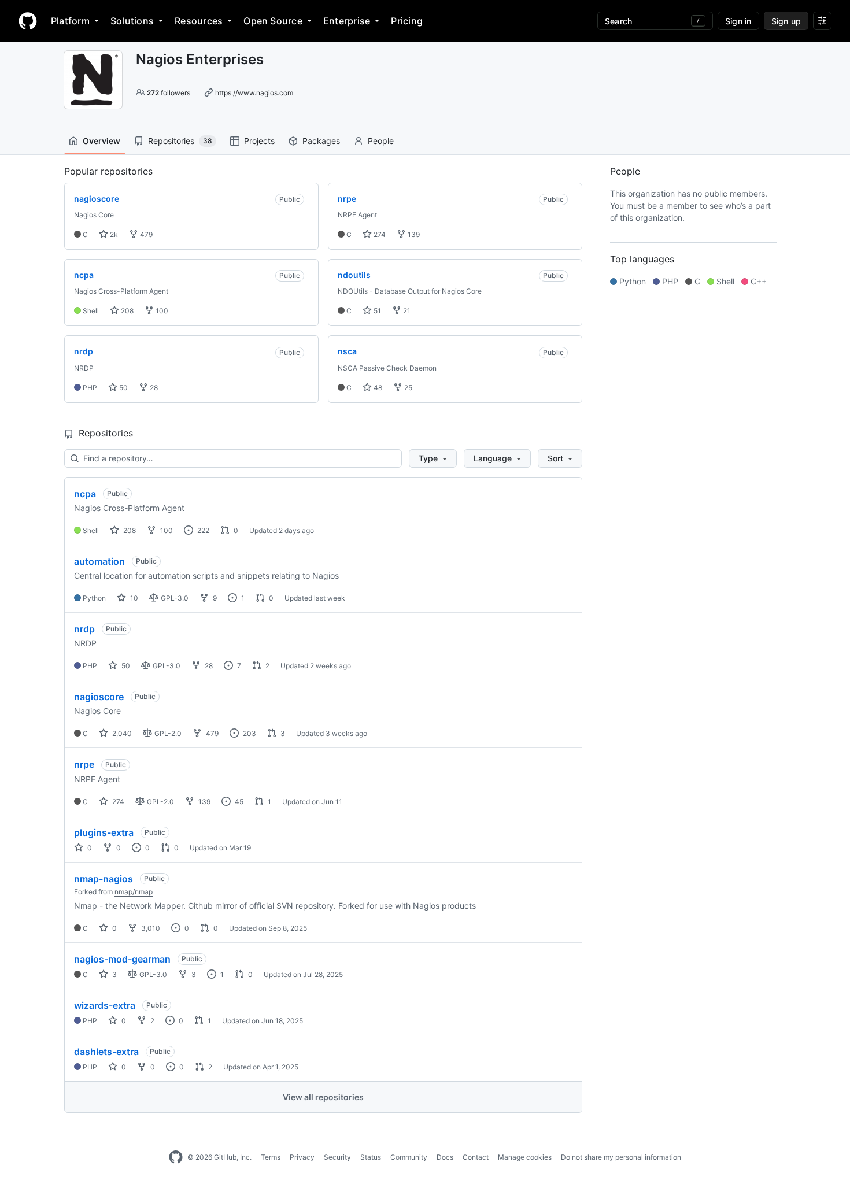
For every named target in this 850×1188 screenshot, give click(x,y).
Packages (321, 141)
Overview (101, 141)
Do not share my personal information (621, 1157)
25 (407, 387)
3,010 (149, 928)
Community (408, 1157)
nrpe (84, 764)
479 (145, 234)
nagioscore (99, 696)
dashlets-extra (106, 1051)
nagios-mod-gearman (122, 959)
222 (202, 530)
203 (248, 733)
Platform (70, 21)
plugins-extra (104, 832)
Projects (259, 141)
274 (379, 234)
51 (376, 310)
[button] (433, 458)
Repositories (180, 141)
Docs (445, 1157)
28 (153, 387)
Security (337, 1157)
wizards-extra (104, 1005)
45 (238, 801)
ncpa (85, 493)
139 (413, 234)
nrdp (84, 629)
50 (122, 387)
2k (113, 234)
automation (99, 561)
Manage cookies (525, 1157)
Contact (476, 1157)
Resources (199, 21)
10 (133, 598)
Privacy (302, 1157)
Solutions (132, 21)
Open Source (272, 21)
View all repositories (323, 1097)
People (381, 141)
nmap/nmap (133, 891)
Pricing (407, 21)
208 (126, 310)
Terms (270, 1157)
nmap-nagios (103, 878)
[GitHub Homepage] (176, 1157)
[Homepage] (28, 21)
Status (370, 1157)
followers (168, 92)
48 (377, 387)
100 (161, 310)
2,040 (121, 733)
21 (406, 310)
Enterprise (346, 21)
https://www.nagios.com (254, 92)
